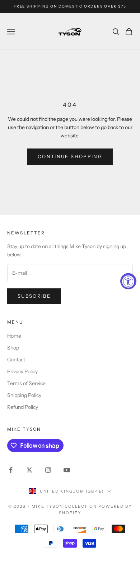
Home (14, 336)
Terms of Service (26, 383)
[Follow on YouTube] (66, 470)
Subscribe (34, 296)
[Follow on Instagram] (48, 470)
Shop (13, 347)
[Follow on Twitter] (29, 470)
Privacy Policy (22, 371)
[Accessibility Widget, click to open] (128, 281)
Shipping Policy (24, 395)
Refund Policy (22, 407)
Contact (16, 359)
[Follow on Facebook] (10, 470)
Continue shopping (70, 156)
